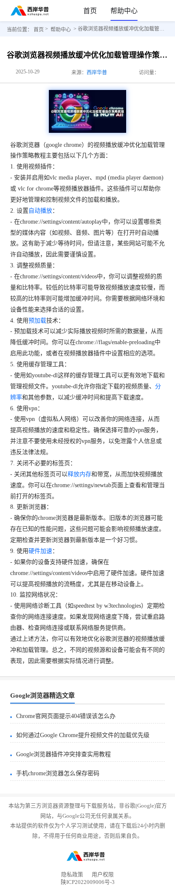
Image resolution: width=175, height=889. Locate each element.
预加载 (37, 320)
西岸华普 (97, 73)
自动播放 (40, 211)
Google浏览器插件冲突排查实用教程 (63, 754)
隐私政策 (72, 875)
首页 (90, 10)
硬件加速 (40, 551)
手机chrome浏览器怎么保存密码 (57, 773)
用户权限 (103, 875)
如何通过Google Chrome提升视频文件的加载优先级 (83, 735)
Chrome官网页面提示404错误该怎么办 (66, 716)
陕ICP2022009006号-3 (88, 883)
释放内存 (79, 474)
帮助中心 (124, 10)
